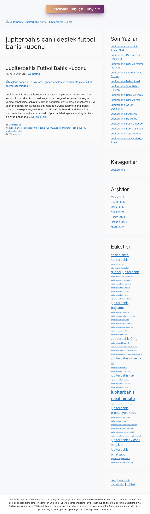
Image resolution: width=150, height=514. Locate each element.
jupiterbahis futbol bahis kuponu (70, 128)
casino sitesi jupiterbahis (120, 257)
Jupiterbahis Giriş (124, 339)
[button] (75, 9)
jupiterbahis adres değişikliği (122, 276)
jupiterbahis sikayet (118, 421)
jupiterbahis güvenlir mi (126, 360)
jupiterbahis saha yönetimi (121, 417)
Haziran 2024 (119, 221)
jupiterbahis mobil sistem (120, 384)
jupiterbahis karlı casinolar (121, 371)
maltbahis (124, 480)
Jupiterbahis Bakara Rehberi (127, 123)
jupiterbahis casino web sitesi (122, 327)
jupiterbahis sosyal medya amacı (123, 428)
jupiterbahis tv (136, 436)
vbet (113, 480)
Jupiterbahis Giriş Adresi (125, 99)
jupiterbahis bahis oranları (120, 288)
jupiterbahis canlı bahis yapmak (123, 316)
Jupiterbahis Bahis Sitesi (125, 81)
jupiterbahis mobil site (119, 387)
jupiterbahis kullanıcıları (120, 380)
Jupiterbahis (15, 124)
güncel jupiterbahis (125, 272)
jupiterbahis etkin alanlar (120, 331)
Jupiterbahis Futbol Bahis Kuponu (46, 68)
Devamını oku (39, 116)
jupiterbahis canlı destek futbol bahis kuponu (31, 128)
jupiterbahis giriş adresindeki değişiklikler (127, 354)
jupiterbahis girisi (14, 131)
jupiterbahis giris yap (119, 335)
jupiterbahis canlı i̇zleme (120, 320)
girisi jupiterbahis (117, 264)
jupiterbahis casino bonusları (121, 323)
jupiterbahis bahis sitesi (120, 291)
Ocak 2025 (117, 207)
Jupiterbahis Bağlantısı (124, 113)
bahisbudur (117, 484)
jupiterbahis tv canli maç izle (125, 442)
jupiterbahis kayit (124, 375)
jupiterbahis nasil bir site (123, 395)
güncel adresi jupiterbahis (120, 268)
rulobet (131, 484)
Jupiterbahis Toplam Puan (126, 133)
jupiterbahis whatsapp (119, 452)
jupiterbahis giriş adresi (120, 343)
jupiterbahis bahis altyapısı (121, 284)
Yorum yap (14, 134)
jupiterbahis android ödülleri (121, 280)
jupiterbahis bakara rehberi (121, 299)
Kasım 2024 (118, 216)
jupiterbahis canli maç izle (120, 312)
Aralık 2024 (117, 211)
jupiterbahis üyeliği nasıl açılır (122, 463)
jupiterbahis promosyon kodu (123, 410)
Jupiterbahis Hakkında (124, 118)
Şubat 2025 (118, 202)
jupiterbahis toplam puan (120, 436)
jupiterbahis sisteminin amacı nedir (124, 425)
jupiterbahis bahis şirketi (120, 295)
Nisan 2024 (118, 226)
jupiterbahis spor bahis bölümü (122, 432)
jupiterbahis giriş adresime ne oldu (124, 350)
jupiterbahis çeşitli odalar (120, 459)
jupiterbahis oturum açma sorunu (123, 404)
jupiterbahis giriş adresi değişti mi (124, 347)
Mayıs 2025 (118, 197)
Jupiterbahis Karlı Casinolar (127, 128)
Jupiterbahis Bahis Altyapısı (127, 94)
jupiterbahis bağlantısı (119, 305)
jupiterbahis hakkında (119, 368)
